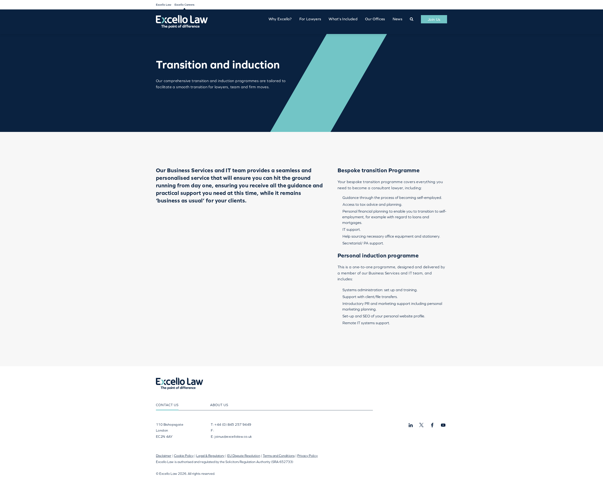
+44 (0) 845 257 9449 (232, 424)
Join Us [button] (434, 19)
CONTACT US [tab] (167, 405)
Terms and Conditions (279, 456)
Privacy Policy (307, 456)
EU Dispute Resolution (243, 456)
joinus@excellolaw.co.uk (233, 436)
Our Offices (375, 19)
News (397, 19)
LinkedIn (410, 425)
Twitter (421, 425)
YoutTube (443, 425)
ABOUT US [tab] (219, 405)
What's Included (343, 19)
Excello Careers (184, 4)
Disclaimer (163, 456)
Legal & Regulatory (210, 456)
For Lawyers (310, 19)
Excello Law (163, 4)
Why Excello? (280, 19)
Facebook (432, 425)
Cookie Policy (184, 456)
